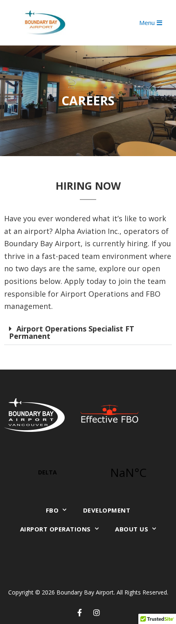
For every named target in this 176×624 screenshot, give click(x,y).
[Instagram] (96, 612)
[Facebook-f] (79, 612)
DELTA (88, 472)
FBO (52, 510)
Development (107, 510)
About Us (131, 529)
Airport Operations (55, 529)
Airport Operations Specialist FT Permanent (71, 332)
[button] (88, 332)
